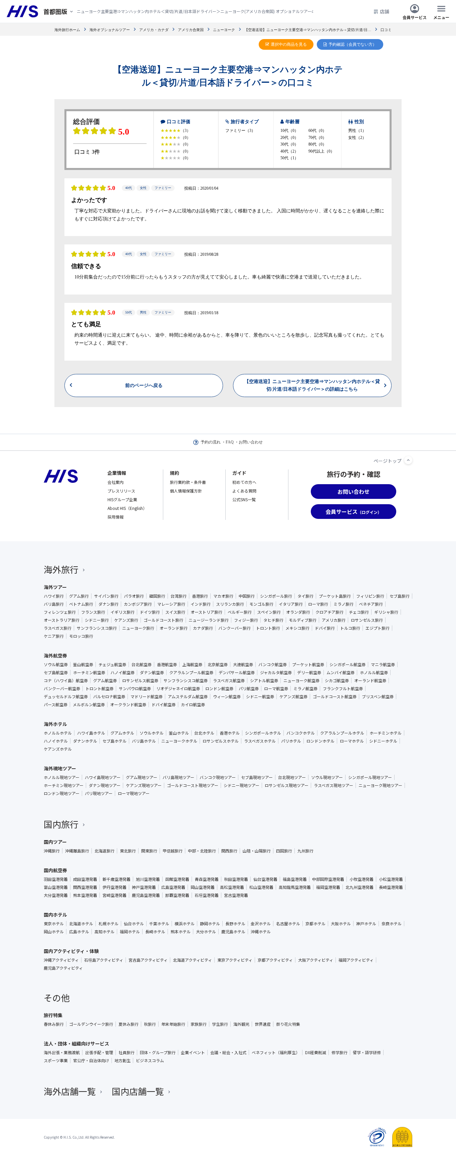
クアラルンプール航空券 (191, 672)
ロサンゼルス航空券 (140, 680)
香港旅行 (200, 596)
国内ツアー (55, 841)
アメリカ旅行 (334, 620)
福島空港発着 (295, 879)
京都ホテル (315, 923)
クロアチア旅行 (329, 612)
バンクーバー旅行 (234, 628)
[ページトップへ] (408, 460)
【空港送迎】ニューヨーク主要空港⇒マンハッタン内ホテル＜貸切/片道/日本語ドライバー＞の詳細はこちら (312, 1138)
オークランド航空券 (128, 704)
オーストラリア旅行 (61, 620)
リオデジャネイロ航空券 (178, 688)
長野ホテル (235, 923)
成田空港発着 (85, 879)
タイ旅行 (305, 596)
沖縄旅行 (52, 850)
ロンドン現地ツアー (61, 793)
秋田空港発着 (236, 879)
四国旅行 (284, 850)
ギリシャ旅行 (386, 612)
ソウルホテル (152, 733)
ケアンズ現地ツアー (144, 785)
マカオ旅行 (223, 596)
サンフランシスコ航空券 (186, 680)
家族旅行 (199, 1024)
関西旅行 (229, 850)
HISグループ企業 (122, 499)
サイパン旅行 (106, 596)
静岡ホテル (210, 923)
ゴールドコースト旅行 (163, 620)
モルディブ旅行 (302, 620)
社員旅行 (127, 1052)
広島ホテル (79, 931)
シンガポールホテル (263, 733)
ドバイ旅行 (325, 628)
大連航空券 (243, 664)
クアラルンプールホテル (342, 733)
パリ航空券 (249, 688)
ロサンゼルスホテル (221, 741)
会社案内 (115, 482)
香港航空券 (167, 664)
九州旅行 (305, 850)
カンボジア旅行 (138, 604)
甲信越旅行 (173, 850)
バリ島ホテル (144, 741)
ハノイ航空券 (122, 672)
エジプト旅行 (378, 628)
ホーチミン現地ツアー (63, 785)
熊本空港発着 (85, 895)
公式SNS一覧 (244, 499)
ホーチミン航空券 (89, 672)
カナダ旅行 (203, 628)
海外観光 (241, 1024)
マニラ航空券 (383, 664)
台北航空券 (142, 664)
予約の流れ (211, 442)
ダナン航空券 (152, 672)
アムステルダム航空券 (188, 696)
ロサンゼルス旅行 (367, 620)
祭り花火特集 (288, 1024)
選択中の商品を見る (289, 44)
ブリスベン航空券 (378, 696)
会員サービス (415, 16)
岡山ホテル (54, 931)
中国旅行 (247, 596)
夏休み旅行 (129, 1024)
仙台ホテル (134, 923)
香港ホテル (230, 733)
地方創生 (123, 1060)
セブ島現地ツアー (257, 777)
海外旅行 (61, 569)
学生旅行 (220, 1024)
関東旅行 (149, 850)
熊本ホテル (181, 931)
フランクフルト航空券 (343, 688)
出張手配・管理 (99, 1052)
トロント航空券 (99, 688)
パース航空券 (55, 704)
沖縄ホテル (261, 931)
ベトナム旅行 (81, 604)
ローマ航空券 (276, 688)
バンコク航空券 (272, 664)
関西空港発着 (85, 887)
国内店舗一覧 (138, 1091)
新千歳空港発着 (116, 879)
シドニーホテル (383, 741)
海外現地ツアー (60, 768)
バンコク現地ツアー (218, 777)
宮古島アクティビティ (148, 960)
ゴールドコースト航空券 (335, 696)
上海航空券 (192, 664)
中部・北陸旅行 (202, 850)
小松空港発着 (391, 879)
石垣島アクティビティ (103, 960)
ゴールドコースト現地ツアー (192, 785)
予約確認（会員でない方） (352, 44)
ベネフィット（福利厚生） (276, 1052)
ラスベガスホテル (260, 741)
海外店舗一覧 (70, 1091)
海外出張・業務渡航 (62, 1052)
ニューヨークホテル (179, 741)
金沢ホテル (261, 923)
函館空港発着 (177, 879)
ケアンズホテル (58, 749)
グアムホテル (122, 733)
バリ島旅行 (54, 604)
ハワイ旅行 (54, 596)
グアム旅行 (79, 596)
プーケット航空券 (308, 664)
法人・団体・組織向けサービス (76, 1043)
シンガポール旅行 (276, 596)
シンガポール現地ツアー (370, 777)
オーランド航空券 (370, 680)
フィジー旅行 (246, 620)
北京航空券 (218, 664)
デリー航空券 (309, 672)
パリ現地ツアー (98, 793)
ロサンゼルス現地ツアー (286, 785)
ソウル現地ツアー (327, 777)
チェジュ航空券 (112, 664)
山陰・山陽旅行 (257, 850)
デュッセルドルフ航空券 (66, 696)
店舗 (384, 11)
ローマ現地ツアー (134, 793)
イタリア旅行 (291, 604)
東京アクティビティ (234, 960)
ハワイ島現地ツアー (103, 777)
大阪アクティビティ (315, 960)
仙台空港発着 (265, 879)
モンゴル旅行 (261, 604)
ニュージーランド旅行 (209, 620)
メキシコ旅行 (297, 628)
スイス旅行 (175, 612)
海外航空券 (55, 655)
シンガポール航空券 (347, 664)
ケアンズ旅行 (126, 620)
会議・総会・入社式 (228, 1052)
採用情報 (115, 517)
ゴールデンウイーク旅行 (91, 1024)
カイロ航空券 (193, 704)
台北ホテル (204, 733)
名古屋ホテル (288, 923)
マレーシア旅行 (171, 604)
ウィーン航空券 (227, 696)
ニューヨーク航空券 (301, 680)
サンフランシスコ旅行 (97, 628)
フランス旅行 (93, 612)
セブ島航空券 (56, 672)
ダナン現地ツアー (105, 785)
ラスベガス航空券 (229, 680)
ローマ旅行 (318, 604)
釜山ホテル (179, 733)
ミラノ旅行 (343, 604)
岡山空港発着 (203, 887)
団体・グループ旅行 (158, 1052)
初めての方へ (244, 482)
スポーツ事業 (56, 1060)
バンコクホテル (300, 733)
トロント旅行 (268, 628)
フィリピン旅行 (370, 596)
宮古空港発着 (236, 895)
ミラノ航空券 (305, 688)
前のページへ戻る (144, 1138)
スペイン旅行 (269, 612)
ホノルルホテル (58, 733)
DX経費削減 (315, 1052)
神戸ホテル (366, 923)
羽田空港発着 (56, 879)
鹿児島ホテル (233, 931)
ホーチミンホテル (386, 733)
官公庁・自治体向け (91, 1060)
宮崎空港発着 (114, 895)
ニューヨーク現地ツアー (380, 785)
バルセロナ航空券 (109, 696)
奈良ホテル (392, 923)
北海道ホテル (81, 923)
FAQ (230, 442)
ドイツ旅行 (150, 612)
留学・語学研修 (367, 1052)
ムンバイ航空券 (340, 672)
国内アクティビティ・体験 (71, 951)
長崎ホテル (155, 931)
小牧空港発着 (362, 879)
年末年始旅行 (173, 1024)
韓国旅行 (157, 596)
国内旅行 (61, 824)
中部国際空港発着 (328, 879)
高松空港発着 (232, 887)
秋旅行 (150, 1024)
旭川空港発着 (148, 879)
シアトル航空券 (264, 680)
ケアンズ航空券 (293, 696)
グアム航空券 (105, 680)
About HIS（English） (127, 508)
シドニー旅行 (97, 620)
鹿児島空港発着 (146, 895)
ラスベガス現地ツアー (333, 785)
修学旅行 (339, 1052)
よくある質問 (244, 491)
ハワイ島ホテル (91, 733)
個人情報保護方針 (186, 491)
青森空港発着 (207, 879)
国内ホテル (55, 914)
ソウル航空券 (56, 664)
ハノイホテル (56, 741)
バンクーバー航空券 (62, 688)
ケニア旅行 (54, 636)
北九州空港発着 (360, 887)
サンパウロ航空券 (135, 688)
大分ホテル (206, 931)
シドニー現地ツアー (241, 785)
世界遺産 (263, 1024)
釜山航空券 (83, 664)
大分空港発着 (56, 895)
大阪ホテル (341, 923)
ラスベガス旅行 (57, 628)
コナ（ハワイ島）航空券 (66, 680)
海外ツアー (55, 587)
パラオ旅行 (134, 596)
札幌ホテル (108, 923)
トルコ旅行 (350, 628)
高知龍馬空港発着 (295, 887)
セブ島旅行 (400, 596)
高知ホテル (104, 931)
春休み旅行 (54, 1024)
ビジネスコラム (150, 1060)
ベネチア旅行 (371, 604)
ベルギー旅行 (240, 612)
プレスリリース (121, 491)
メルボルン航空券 (89, 704)
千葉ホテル (159, 923)
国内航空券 (55, 870)
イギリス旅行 (122, 612)
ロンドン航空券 (219, 688)
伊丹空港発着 (114, 887)
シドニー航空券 (260, 696)
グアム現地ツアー (141, 777)
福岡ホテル (130, 931)
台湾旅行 (179, 596)
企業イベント (193, 1052)
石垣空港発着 (207, 895)
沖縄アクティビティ (61, 960)
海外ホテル (55, 724)
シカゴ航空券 (337, 680)
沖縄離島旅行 (77, 850)
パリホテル (291, 741)
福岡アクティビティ (356, 960)
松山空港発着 (261, 887)
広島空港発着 (173, 887)
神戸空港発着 (144, 887)
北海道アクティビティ (192, 960)
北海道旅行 (104, 850)
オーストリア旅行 (206, 612)
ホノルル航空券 (374, 672)
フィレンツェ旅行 (60, 612)
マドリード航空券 (147, 696)
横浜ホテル (185, 923)
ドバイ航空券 (164, 704)
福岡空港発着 (328, 887)
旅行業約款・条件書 (188, 482)
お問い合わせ (251, 442)
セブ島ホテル (114, 741)
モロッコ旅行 (81, 636)
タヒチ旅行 (273, 620)
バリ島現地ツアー (178, 777)
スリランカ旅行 (230, 604)
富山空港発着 (56, 887)
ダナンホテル (85, 741)
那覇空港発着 (177, 895)
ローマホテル (352, 741)
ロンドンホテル (320, 741)
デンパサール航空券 (237, 672)
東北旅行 (128, 850)
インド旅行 (201, 604)
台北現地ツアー (292, 777)
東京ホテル (54, 923)
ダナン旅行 (108, 604)
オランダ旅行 (298, 612)
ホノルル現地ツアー (61, 777)
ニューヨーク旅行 (138, 628)
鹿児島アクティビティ (63, 968)
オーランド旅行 (174, 628)
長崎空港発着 (391, 887)
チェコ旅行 (359, 612)
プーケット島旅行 (335, 596)
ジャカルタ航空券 (276, 672)
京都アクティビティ (275, 960)
